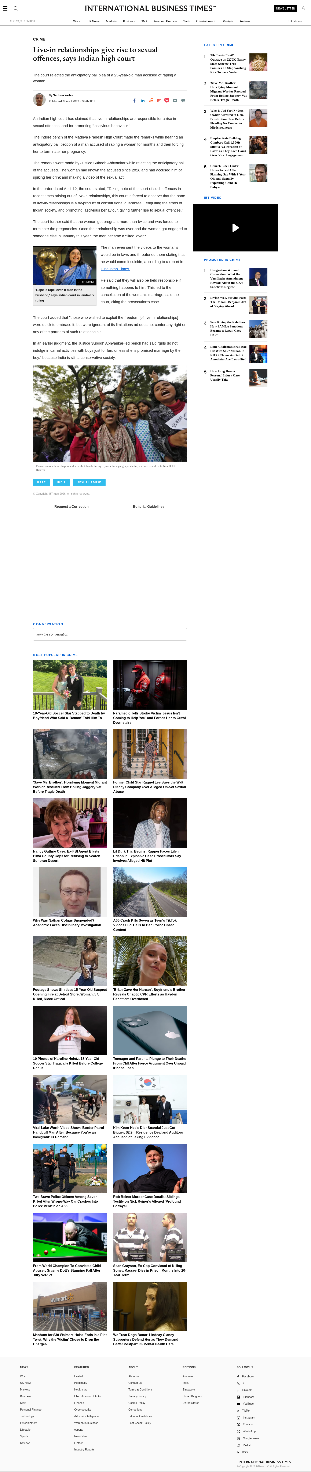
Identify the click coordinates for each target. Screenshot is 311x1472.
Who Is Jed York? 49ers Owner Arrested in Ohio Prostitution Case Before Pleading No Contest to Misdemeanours (227, 119)
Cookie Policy (136, 1402)
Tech (186, 21)
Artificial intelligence (86, 1416)
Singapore (189, 1389)
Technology (27, 1416)
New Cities (80, 1436)
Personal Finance (165, 21)
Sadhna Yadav (63, 95)
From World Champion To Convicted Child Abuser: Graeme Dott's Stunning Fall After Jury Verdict (67, 1270)
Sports (24, 1436)
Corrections (135, 1409)
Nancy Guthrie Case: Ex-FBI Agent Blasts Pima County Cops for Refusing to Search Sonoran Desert (66, 856)
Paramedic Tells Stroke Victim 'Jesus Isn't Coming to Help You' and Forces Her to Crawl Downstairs (149, 718)
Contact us (135, 1382)
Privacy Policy (137, 1396)
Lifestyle (227, 21)
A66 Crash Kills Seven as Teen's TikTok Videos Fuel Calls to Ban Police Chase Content (145, 925)
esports (78, 1429)
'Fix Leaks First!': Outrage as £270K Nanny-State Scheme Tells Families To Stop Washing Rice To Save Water (228, 64)
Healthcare (80, 1389)
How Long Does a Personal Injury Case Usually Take (225, 375)
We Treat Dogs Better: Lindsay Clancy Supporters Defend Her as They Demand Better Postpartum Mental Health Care (145, 1339)
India (186, 1382)
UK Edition (295, 21)
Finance (79, 1402)
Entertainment (205, 21)
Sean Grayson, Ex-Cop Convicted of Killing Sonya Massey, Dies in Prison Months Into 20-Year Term (149, 1270)
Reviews (244, 21)
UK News (94, 21)
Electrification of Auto (87, 1396)
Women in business (86, 1422)
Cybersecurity (82, 1409)
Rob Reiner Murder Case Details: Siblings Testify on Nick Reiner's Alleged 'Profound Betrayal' (147, 1201)
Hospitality (80, 1382)
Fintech (78, 1443)
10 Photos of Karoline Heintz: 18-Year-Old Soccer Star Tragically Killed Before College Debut (68, 1063)
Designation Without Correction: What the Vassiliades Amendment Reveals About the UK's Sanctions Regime (226, 278)
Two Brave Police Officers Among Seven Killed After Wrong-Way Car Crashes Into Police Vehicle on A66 (65, 1201)
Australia (188, 1376)
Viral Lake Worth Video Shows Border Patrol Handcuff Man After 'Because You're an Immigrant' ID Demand (68, 1132)
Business (129, 21)
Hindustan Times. (115, 269)
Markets (111, 21)
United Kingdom (192, 1396)
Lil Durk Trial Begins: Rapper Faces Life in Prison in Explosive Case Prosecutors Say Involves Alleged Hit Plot (147, 856)
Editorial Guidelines (148, 506)
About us (133, 1376)
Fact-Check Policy (139, 1422)
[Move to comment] (183, 100)
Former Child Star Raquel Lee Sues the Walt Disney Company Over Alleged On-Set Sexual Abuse (149, 787)
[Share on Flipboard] (159, 100)
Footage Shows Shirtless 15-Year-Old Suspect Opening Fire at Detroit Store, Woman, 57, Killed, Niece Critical (70, 994)
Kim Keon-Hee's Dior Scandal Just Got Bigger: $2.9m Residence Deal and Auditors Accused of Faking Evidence (148, 1132)
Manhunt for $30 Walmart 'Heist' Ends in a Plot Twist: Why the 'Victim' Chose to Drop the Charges (70, 1339)
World (77, 21)
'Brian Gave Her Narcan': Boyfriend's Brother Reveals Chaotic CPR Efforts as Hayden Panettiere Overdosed (149, 994)
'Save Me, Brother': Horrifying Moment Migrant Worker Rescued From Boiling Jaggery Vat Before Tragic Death (70, 787)
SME (144, 21)
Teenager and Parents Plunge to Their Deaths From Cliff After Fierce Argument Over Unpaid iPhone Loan (149, 1063)
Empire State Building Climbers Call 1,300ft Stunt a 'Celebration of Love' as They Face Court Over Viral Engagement (228, 147)
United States (191, 1402)
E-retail (78, 1376)
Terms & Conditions (140, 1389)
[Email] (175, 100)
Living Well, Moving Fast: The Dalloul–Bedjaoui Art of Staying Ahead (228, 302)
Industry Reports (84, 1449)
